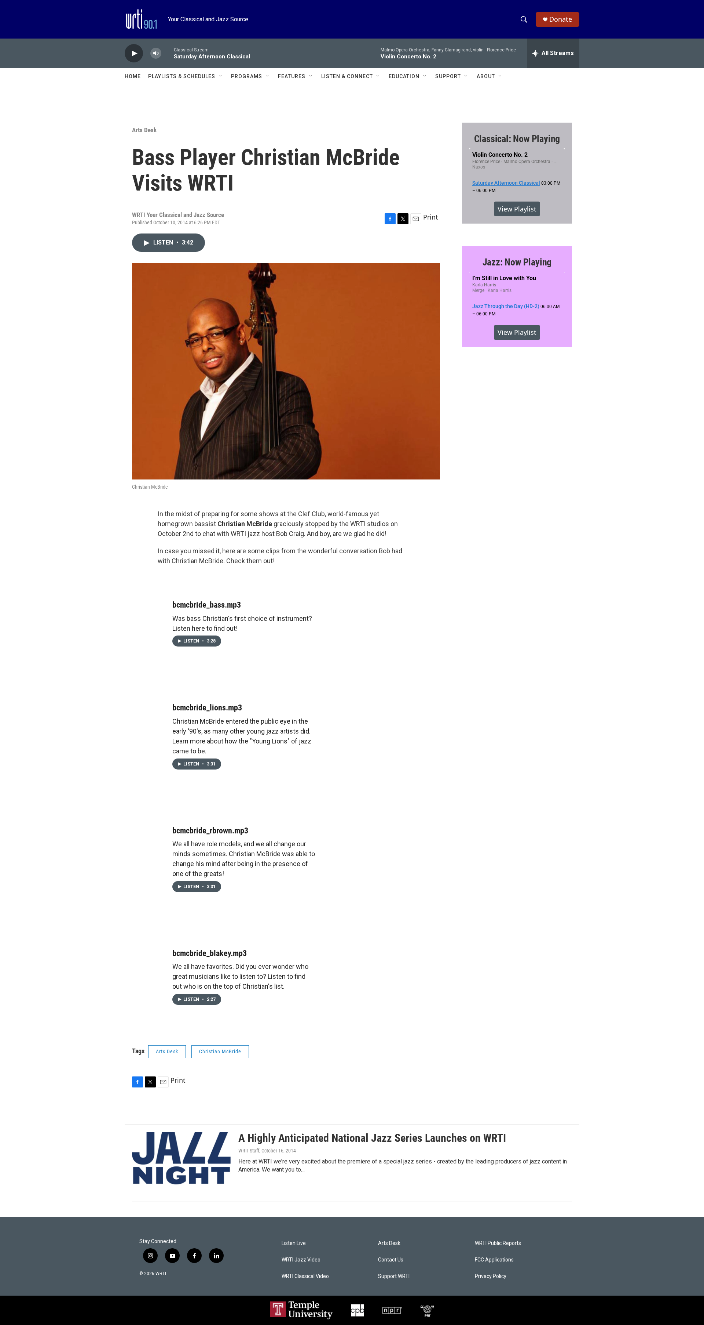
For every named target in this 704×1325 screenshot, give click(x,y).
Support (448, 76)
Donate (560, 19)
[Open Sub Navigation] (221, 76)
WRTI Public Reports (498, 1243)
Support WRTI (394, 1276)
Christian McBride (220, 1051)
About (486, 76)
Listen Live (294, 1243)
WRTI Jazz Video (301, 1260)
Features (291, 76)
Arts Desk (144, 130)
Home (133, 76)
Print (430, 217)
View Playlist (517, 208)
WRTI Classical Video (305, 1276)
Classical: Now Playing (517, 138)
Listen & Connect (347, 76)
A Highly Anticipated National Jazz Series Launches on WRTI (372, 1138)
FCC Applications (494, 1260)
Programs (246, 76)
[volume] (156, 53)
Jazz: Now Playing (517, 262)
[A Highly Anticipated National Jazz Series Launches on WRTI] (181, 1159)
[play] (134, 53)
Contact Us (390, 1260)
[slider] (167, 53)
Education (404, 76)
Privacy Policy (490, 1276)
